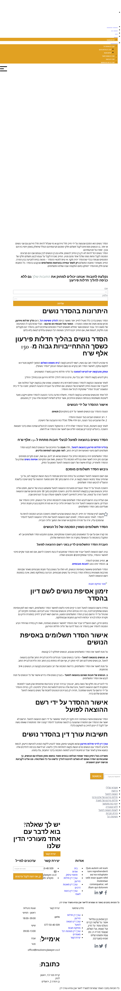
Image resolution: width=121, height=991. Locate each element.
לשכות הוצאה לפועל (108, 810)
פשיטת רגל (112, 816)
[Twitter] (101, 946)
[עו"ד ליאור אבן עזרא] (110, 21)
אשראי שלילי (112, 787)
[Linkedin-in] (96, 946)
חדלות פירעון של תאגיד (107, 800)
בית (120, 216)
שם (106, 288)
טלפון (105, 295)
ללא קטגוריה (112, 806)
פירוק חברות (112, 813)
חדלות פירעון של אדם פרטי (105, 797)
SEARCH (96, 776)
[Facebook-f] (106, 946)
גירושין (115, 790)
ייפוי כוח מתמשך (110, 803)
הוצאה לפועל (111, 794)
